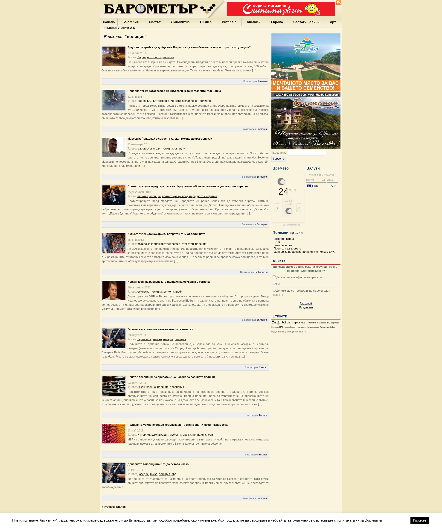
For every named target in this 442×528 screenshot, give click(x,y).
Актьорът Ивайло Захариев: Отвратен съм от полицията (166, 234)
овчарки (168, 339)
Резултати (306, 307)
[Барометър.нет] (339, 4)
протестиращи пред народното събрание (189, 196)
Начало (109, 22)
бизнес (281, 332)
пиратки (142, 196)
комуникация (159, 434)
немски (157, 339)
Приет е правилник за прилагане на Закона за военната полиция (171, 377)
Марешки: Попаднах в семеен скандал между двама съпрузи (170, 138)
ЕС (328, 323)
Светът (155, 22)
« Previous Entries (114, 506)
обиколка (143, 291)
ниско (153, 474)
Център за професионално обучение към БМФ (304, 251)
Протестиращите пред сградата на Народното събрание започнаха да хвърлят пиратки (188, 186)
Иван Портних (308, 322)
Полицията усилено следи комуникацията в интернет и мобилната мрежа (178, 424)
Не (278, 284)
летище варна (283, 245)
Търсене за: (279, 152)
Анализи (254, 22)
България (131, 22)
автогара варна (284, 239)
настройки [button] (397, 520)
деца (301, 332)
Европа (277, 22)
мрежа (187, 434)
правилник (177, 387)
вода (317, 327)
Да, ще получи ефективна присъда (299, 277)
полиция (168, 57)
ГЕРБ (306, 332)
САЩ (281, 327)
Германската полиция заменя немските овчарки (160, 329)
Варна (278, 322)
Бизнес (206, 22)
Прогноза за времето (288, 248)
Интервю (229, 22)
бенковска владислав (184, 101)
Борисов (335, 323)
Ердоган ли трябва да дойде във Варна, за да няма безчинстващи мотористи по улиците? (189, 47)
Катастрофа (161, 101)
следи (209, 434)
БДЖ (277, 242)
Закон (141, 387)
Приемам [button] (419, 520)
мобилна (175, 434)
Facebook (321, 323)
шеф (178, 291)
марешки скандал (148, 148)
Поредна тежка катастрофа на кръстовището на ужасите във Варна (174, 91)
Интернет (143, 434)
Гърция (274, 332)
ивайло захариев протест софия (158, 244)
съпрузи (179, 148)
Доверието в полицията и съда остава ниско (158, 464)
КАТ (149, 101)
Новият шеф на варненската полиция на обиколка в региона (169, 281)
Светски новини (306, 22)
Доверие (143, 474)
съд (174, 474)
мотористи (154, 57)
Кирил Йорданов (298, 327)
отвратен (188, 244)
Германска (144, 339)
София (332, 327)
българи (311, 327)
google (287, 332)
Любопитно (180, 22)
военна (151, 387)
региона (168, 291)
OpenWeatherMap (291, 225)
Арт (333, 22)
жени (287, 327)
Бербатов (294, 332)
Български (324, 327)
